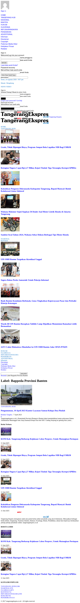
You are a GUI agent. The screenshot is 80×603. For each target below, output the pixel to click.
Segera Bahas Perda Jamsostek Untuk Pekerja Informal (25, 280)
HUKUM (4, 24)
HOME (3, 15)
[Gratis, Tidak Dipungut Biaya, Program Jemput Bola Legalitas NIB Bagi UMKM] (10, 143)
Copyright (4, 41)
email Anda (24, 72)
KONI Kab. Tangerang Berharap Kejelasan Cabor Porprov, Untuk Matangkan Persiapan (39, 439)
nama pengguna (26, 57)
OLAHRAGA (5, 27)
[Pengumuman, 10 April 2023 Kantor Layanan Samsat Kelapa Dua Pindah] (16, 405)
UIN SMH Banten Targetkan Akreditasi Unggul (21, 259)
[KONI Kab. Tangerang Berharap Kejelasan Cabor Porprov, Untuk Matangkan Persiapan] (6, 435)
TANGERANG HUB (8, 17)
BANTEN (4, 22)
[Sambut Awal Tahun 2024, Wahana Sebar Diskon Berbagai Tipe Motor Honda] (10, 231)
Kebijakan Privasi (7, 46)
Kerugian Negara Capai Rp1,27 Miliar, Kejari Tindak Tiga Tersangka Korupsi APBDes (38, 168)
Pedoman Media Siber (9, 44)
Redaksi (4, 48)
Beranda (3, 375)
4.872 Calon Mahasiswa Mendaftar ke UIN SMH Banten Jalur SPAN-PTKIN (34, 347)
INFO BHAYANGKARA (9, 29)
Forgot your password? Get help (11, 100)
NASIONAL (5, 20)
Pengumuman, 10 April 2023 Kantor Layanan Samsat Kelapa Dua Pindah (33, 410)
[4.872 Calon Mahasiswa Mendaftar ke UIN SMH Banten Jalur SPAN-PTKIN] (10, 343)
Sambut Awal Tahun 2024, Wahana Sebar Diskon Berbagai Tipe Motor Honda (35, 235)
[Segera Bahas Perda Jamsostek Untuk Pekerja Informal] (10, 276)
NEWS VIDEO (6, 87)
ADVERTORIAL (7, 34)
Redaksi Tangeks (6, 415)
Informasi (4, 36)
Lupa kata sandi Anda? (9, 65)
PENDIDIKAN (6, 32)
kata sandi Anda (26, 60)
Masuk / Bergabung (7, 83)
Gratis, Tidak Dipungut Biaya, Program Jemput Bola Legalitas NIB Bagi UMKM (36, 147)
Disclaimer (5, 39)
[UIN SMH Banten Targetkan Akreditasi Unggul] (10, 255)
